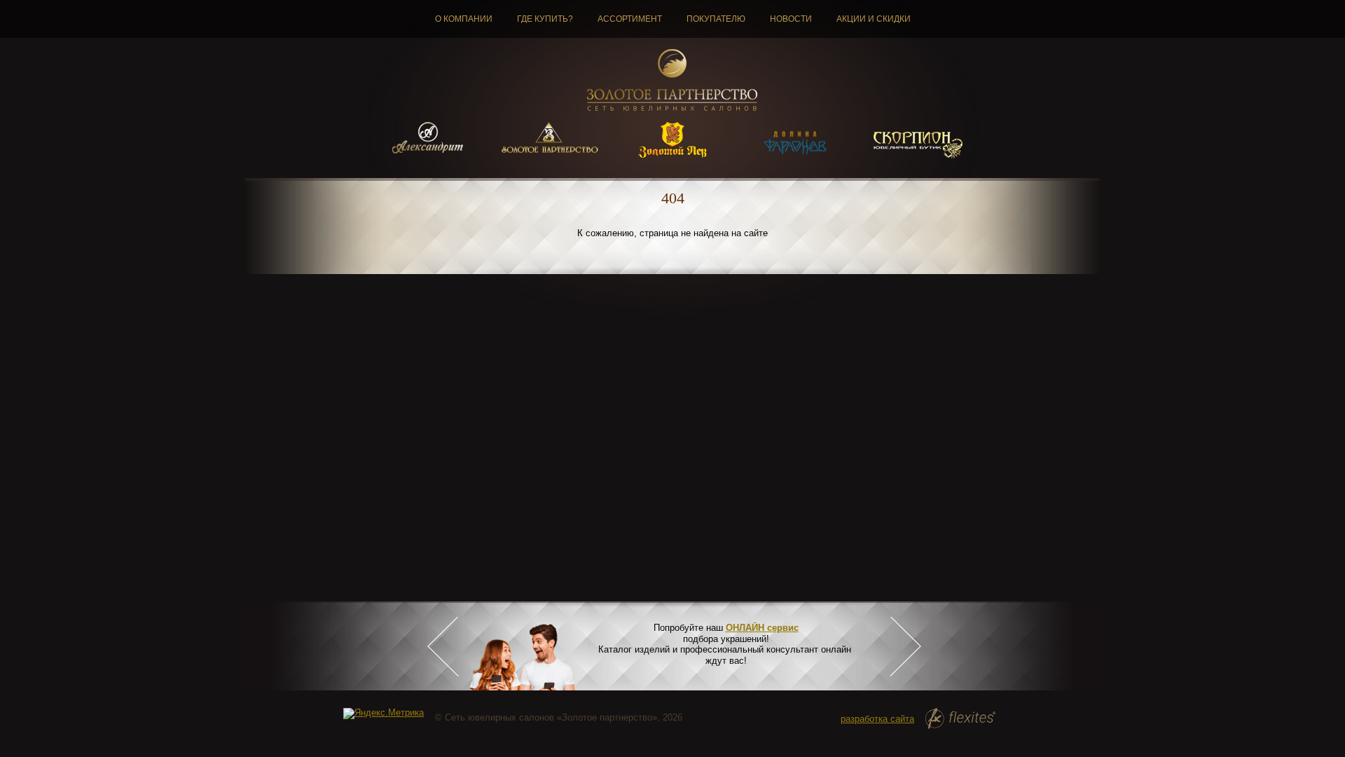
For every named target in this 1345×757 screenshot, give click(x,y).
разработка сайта (877, 719)
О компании (463, 19)
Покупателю (716, 19)
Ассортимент (630, 19)
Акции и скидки (873, 19)
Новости (791, 19)
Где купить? (545, 19)
